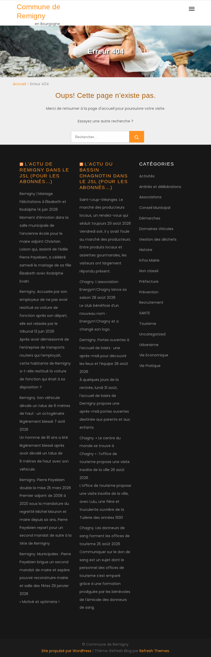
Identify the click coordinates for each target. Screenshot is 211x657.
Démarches (149, 218)
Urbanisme (149, 344)
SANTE (144, 313)
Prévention (149, 292)
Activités (147, 176)
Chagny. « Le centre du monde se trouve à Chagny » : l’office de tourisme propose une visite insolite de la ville (105, 453)
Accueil (19, 84)
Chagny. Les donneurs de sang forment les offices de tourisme (105, 535)
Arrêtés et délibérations (160, 186)
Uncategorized (152, 334)
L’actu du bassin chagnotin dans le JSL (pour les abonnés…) (104, 175)
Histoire (145, 249)
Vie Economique (153, 355)
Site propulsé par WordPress (66, 650)
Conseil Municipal (154, 207)
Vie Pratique (150, 365)
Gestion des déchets (158, 239)
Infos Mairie (149, 260)
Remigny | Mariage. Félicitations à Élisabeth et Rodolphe (43, 201)
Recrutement (151, 302)
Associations (150, 197)
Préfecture (149, 281)
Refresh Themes (154, 650)
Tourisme (147, 323)
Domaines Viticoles (156, 228)
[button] (200, 7)
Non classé (149, 270)
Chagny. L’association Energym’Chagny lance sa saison (103, 289)
